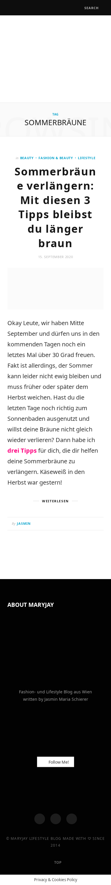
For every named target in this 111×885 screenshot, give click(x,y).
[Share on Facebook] (75, 524)
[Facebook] (39, 819)
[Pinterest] (90, 524)
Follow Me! (58, 762)
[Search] (79, 8)
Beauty (27, 158)
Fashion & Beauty (55, 158)
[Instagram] (55, 819)
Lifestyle (86, 158)
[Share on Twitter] (82, 524)
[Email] (97, 524)
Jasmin (24, 523)
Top (57, 862)
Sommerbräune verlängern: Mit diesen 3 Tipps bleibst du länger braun (55, 207)
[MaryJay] (55, 58)
